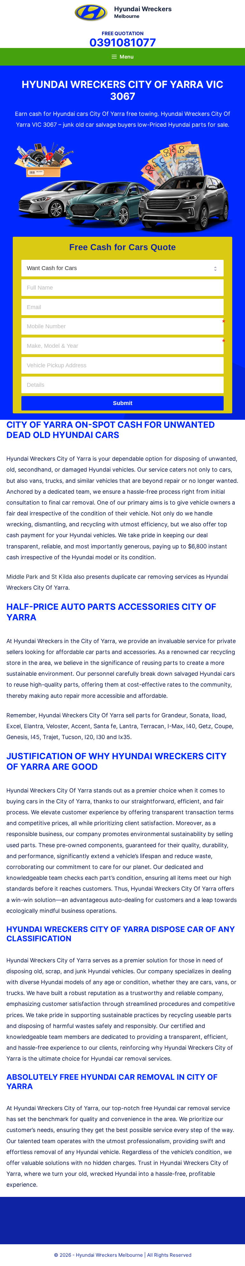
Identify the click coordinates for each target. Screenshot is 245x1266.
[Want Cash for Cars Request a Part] (122, 268)
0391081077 (122, 42)
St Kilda (61, 576)
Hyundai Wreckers (143, 9)
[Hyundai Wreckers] (90, 12)
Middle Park (22, 576)
